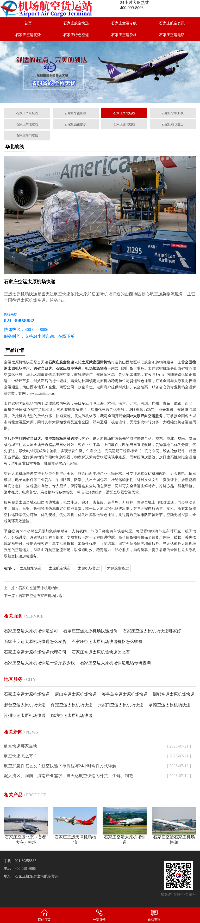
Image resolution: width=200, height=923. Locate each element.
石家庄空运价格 (124, 35)
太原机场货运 (89, 568)
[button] (100, 98)
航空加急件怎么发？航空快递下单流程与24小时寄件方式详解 (60, 766)
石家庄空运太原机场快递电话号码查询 (115, 663)
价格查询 (154, 919)
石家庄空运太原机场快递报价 (90, 631)
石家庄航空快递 (76, 23)
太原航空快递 (60, 568)
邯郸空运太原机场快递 (174, 694)
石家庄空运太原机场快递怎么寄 (101, 652)
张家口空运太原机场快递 (120, 705)
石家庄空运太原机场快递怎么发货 (35, 641)
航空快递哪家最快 (20, 746)
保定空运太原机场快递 (71, 705)
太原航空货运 (118, 568)
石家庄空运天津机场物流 (38, 588)
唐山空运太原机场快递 (76, 694)
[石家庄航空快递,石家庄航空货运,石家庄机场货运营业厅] (50, 8)
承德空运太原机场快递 (169, 705)
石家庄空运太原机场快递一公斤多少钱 (39, 663)
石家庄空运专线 (124, 23)
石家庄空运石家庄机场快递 (40, 596)
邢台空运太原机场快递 (25, 705)
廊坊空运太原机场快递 (71, 715)
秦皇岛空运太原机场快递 (125, 694)
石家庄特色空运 (76, 35)
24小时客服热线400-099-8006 (134, 5)
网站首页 (44, 919)
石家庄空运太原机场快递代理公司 (35, 652)
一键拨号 (99, 919)
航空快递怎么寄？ (20, 756)
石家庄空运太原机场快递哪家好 (152, 631)
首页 (28, 23)
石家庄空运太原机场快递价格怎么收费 (107, 641)
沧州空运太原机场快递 (25, 715)
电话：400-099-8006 (20, 869)
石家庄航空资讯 (172, 23)
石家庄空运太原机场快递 (27, 694)
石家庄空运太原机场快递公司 (31, 631)
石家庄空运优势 (28, 35)
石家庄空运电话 (172, 35)
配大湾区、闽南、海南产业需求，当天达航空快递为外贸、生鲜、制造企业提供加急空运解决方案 (71, 775)
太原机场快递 (30, 568)
